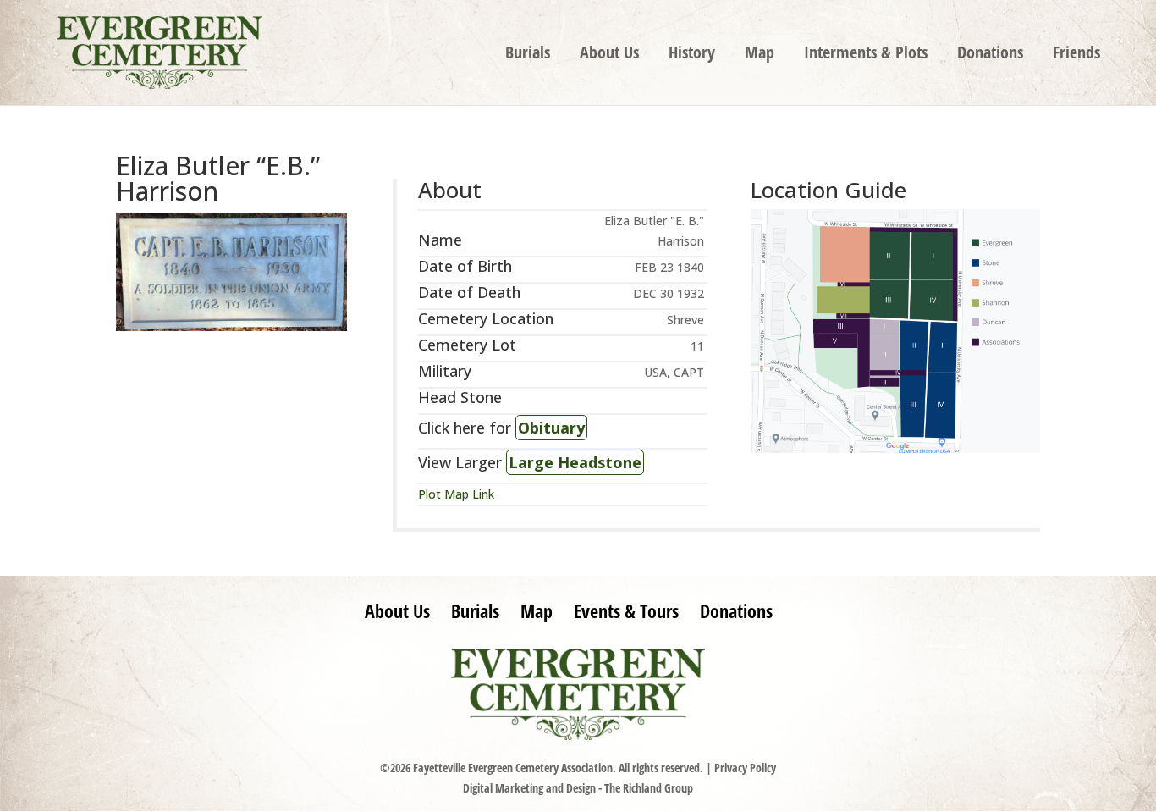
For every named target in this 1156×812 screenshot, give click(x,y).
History (692, 55)
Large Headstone (575, 462)
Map (759, 55)
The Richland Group (648, 788)
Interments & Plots (866, 55)
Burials (527, 55)
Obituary (551, 427)
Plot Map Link (456, 494)
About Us (609, 55)
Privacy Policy (745, 768)
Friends (1076, 55)
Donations (990, 55)
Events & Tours (626, 610)
